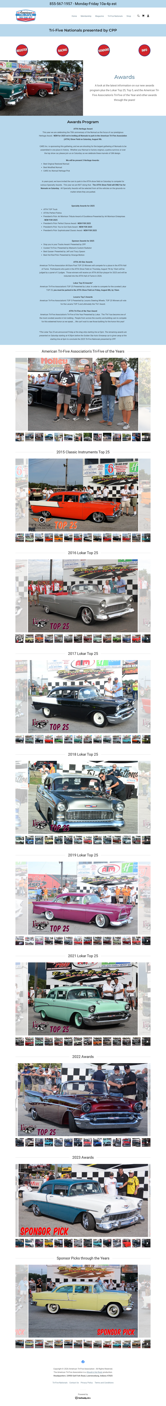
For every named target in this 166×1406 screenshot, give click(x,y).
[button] (143, 15)
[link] (25, 15)
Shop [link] (129, 16)
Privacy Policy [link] (87, 1383)
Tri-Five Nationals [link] (115, 16)
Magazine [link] (99, 16)
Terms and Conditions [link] (104, 1383)
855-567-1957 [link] (61, 4)
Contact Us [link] (74, 1383)
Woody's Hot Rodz (94, 1372)
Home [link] (74, 16)
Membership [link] (86, 16)
